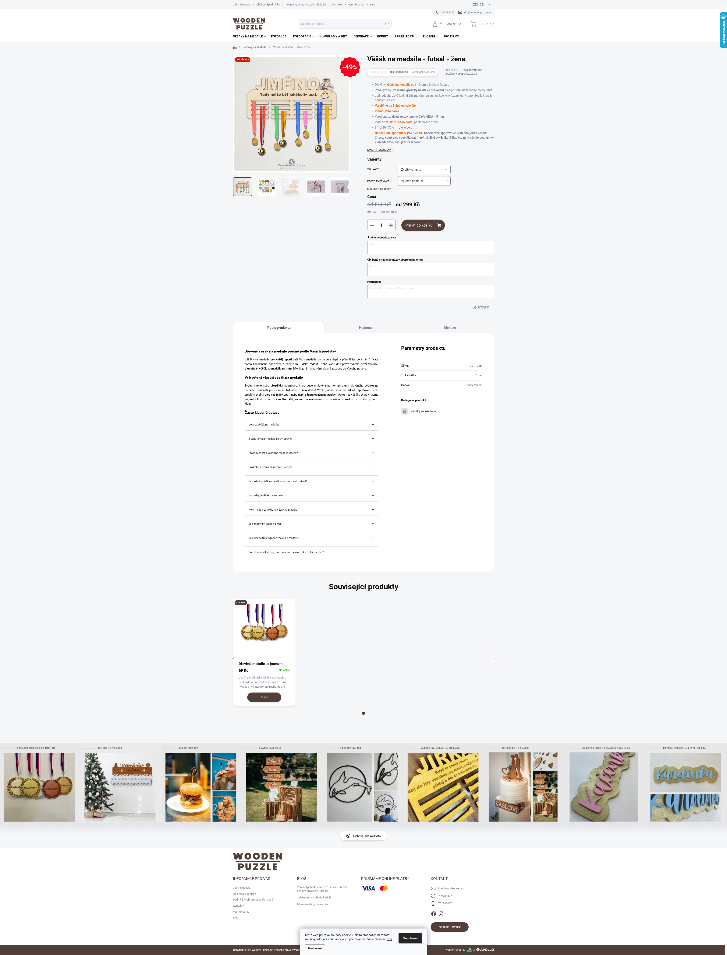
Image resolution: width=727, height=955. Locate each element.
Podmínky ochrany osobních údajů (305, 4)
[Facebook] (433, 913)
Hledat (386, 23)
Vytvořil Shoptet (455, 949)
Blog (372, 4)
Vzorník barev (356, 4)
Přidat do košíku (418, 225)
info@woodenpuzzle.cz (452, 888)
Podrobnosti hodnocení (423, 72)
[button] (363, 713)
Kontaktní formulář (449, 926)
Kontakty (337, 4)
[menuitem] (250, 36)
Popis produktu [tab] (279, 328)
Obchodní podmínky (268, 4)
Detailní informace (379, 150)
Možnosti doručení (379, 189)
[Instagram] (441, 913)
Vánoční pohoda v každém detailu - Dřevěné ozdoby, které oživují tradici (322, 889)
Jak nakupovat (242, 4)
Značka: (461, 74)
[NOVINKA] (264, 629)
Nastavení (315, 948)
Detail (264, 697)
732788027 (445, 896)
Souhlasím (410, 938)
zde (389, 939)
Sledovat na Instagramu (367, 835)
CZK (482, 4)
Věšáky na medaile (423, 411)
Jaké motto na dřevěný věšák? (315, 897)
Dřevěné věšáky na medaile (312, 904)
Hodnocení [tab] (367, 328)
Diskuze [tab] (450, 328)
